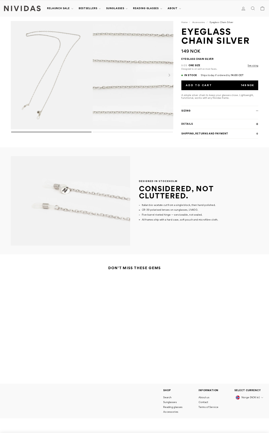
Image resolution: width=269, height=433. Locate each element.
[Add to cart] (61, 357)
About (173, 8)
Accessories (198, 22)
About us (204, 397)
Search (167, 397)
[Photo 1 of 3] (51, 75)
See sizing (253, 65)
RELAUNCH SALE (58, 8)
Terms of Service (208, 407)
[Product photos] (92, 80)
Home (184, 22)
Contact (203, 402)
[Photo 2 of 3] (133, 75)
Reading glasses (146, 8)
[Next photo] (169, 75)
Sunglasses (115, 8)
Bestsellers (88, 8)
